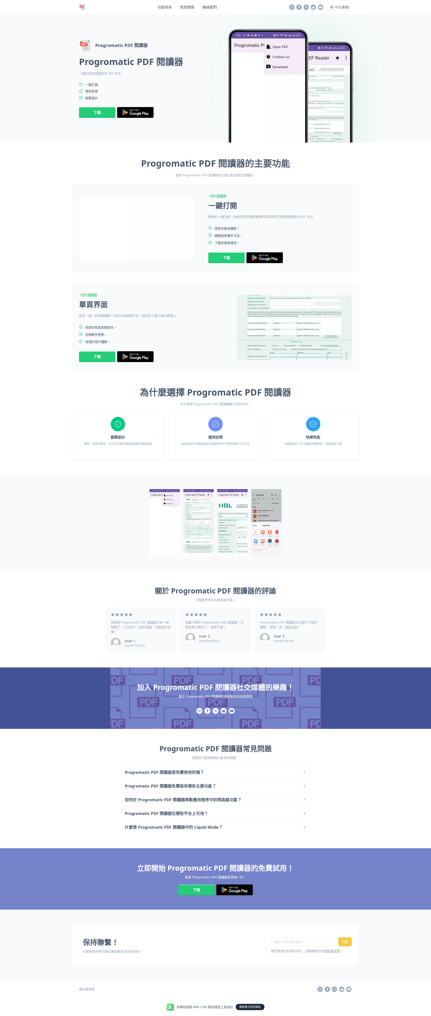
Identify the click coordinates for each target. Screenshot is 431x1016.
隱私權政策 (332, 951)
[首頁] (82, 7)
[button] (339, 7)
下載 (97, 112)
